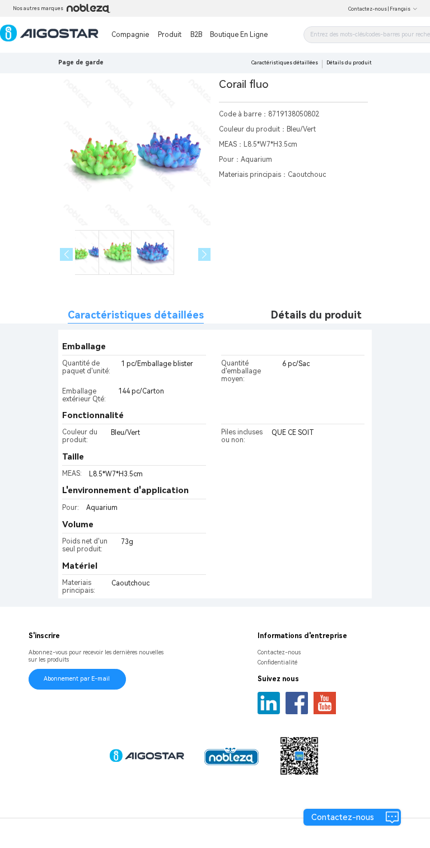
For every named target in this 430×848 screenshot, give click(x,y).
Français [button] (400, 9)
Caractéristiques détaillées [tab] (136, 315)
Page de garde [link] (81, 62)
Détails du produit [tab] (316, 315)
